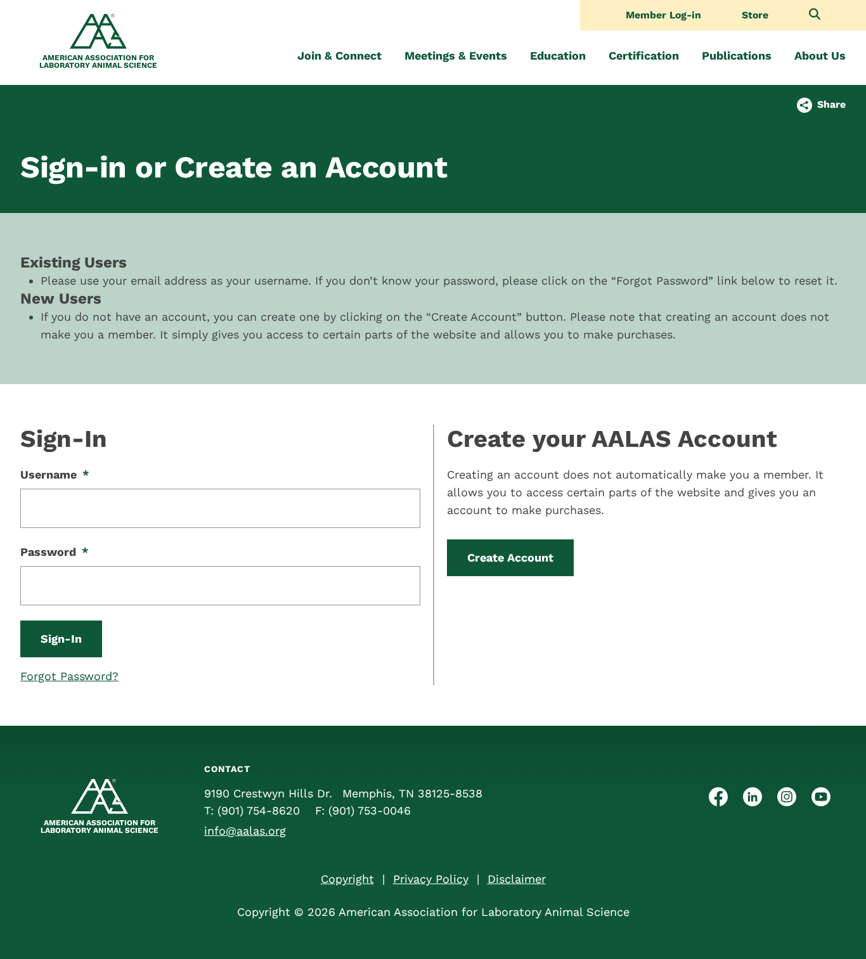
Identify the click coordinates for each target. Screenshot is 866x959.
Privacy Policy (431, 878)
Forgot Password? (69, 676)
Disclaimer (517, 878)
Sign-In (61, 638)
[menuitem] (339, 56)
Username (54, 474)
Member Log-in (663, 15)
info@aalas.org (245, 830)
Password (54, 551)
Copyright (347, 878)
